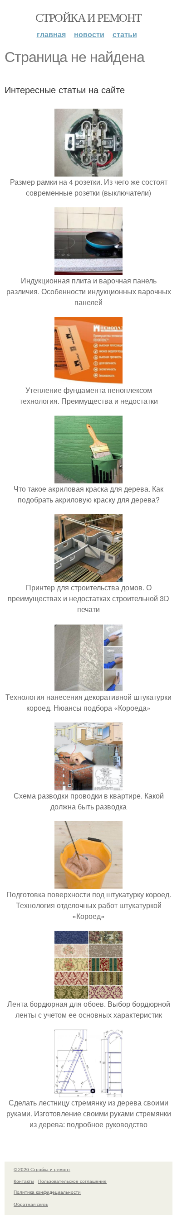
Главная (51, 34)
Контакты (24, 1181)
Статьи (125, 34)
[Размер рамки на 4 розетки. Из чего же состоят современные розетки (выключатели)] (88, 171)
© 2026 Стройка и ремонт (42, 1169)
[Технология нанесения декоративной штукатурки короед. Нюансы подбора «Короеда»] (88, 686)
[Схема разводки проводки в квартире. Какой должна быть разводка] (88, 785)
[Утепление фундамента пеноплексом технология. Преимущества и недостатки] (88, 379)
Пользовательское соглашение (72, 1181)
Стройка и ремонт (88, 17)
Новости (89, 34)
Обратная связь (31, 1204)
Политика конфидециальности (47, 1192)
